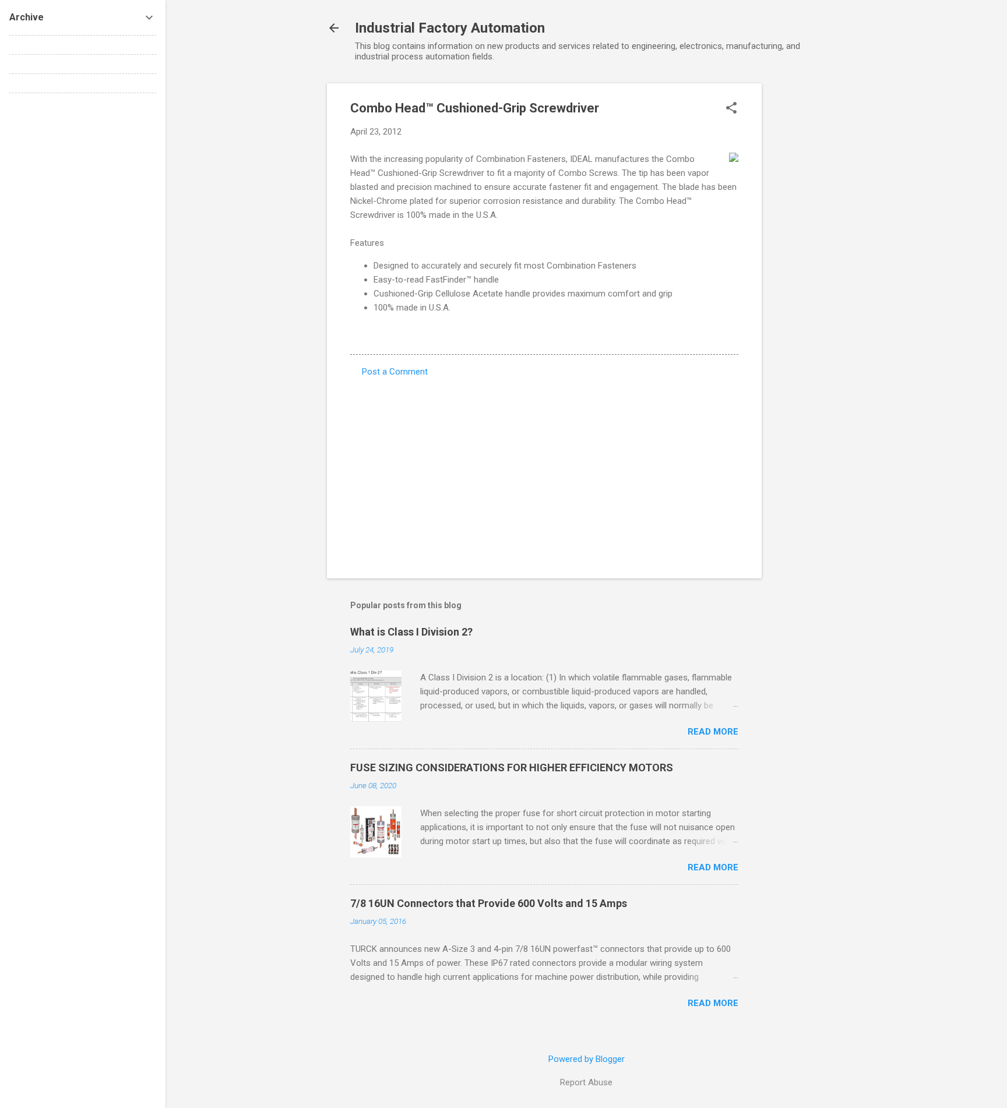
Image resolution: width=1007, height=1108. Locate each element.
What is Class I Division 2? (411, 632)
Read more (713, 731)
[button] (731, 109)
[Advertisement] (808, 258)
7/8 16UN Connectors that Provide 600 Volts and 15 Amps (488, 903)
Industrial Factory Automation (450, 28)
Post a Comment (395, 371)
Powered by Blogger (586, 1059)
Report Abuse (586, 1082)
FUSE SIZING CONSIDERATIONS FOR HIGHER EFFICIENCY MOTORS (511, 767)
